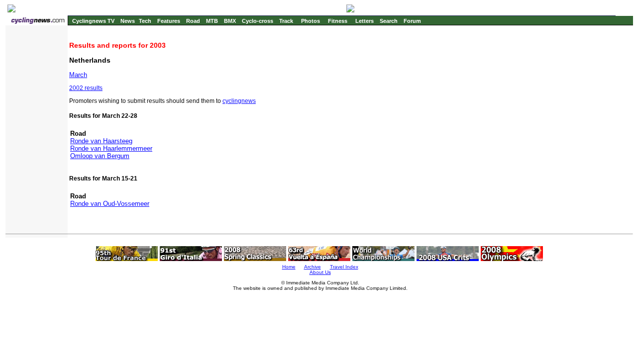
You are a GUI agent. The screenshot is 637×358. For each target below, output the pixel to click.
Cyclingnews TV (93, 21)
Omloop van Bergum (99, 156)
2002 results (86, 88)
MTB (212, 21)
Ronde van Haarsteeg (101, 141)
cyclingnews (239, 100)
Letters (364, 21)
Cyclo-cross (257, 21)
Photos (310, 21)
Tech (145, 21)
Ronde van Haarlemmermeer (111, 148)
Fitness (337, 21)
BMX (230, 21)
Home (289, 266)
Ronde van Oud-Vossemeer (109, 203)
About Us (320, 272)
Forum (412, 21)
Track (286, 21)
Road (193, 21)
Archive (312, 266)
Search (389, 21)
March (78, 75)
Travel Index (344, 266)
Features (168, 21)
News (127, 21)
